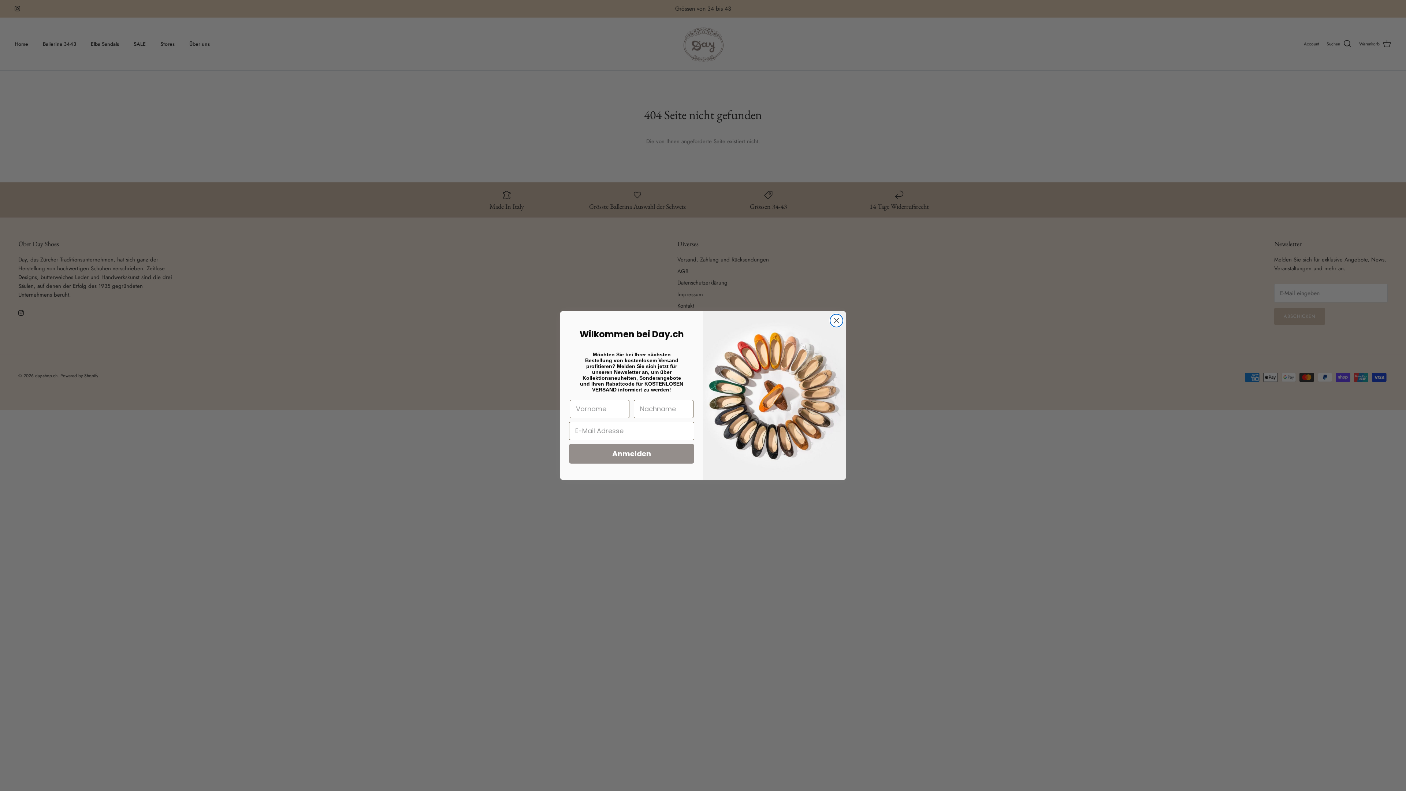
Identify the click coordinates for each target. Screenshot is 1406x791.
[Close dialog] (836, 320)
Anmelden (631, 454)
